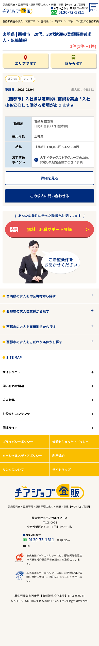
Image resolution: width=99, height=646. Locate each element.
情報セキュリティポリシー (70, 441)
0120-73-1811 (71, 12)
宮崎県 (44, 21)
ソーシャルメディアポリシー (22, 455)
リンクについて (13, 469)
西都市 (58, 21)
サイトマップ (61, 469)
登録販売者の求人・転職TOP (19, 21)
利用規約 (58, 455)
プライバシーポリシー (18, 441)
